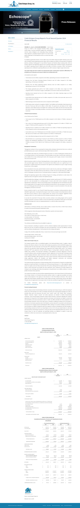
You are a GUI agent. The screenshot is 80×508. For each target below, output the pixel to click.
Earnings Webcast (58, 51)
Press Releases (11, 43)
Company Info (28, 9)
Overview (17, 9)
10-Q (56, 52)
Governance (53, 9)
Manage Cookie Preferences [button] (68, 505)
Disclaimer (44, 505)
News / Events (22, 9)
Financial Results (35, 9)
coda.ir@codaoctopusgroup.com (31, 323)
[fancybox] (30, 22)
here (51, 223)
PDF (69, 52)
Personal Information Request (56, 505)
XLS (66, 54)
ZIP (69, 54)
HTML (66, 52)
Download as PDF (69, 44)
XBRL (56, 54)
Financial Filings (46, 9)
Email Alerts (10, 51)
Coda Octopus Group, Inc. (13, 505)
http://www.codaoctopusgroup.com (54, 282)
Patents (62, 505)
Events (9, 48)
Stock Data (41, 9)
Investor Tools (58, 9)
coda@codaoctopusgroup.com (32, 284)
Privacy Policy (49, 505)
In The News (10, 46)
